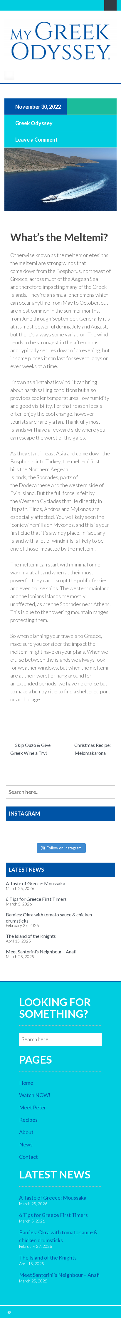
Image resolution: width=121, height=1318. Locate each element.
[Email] (32, 5)
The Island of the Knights (31, 936)
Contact (28, 1156)
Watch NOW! (35, 1095)
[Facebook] (7, 5)
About (26, 1132)
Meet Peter (32, 1107)
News (26, 1144)
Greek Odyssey (33, 123)
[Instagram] (16, 5)
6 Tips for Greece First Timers (36, 899)
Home (26, 1082)
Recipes (28, 1119)
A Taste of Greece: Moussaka (35, 883)
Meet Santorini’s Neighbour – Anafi (41, 951)
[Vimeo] (24, 5)
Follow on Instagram (64, 848)
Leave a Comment (36, 139)
